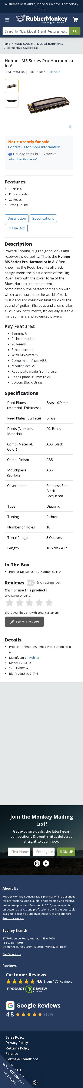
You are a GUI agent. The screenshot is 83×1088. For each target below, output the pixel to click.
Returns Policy (18, 1048)
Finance (12, 1053)
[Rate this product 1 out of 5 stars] (9, 603)
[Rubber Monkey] (41, 22)
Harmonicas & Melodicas (22, 48)
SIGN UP (66, 851)
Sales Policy (15, 1037)
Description (16, 218)
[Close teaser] (35, 1082)
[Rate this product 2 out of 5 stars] (19, 603)
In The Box (16, 228)
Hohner (55, 72)
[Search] (74, 31)
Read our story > (13, 918)
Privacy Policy (17, 1042)
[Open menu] (7, 19)
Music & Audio (24, 44)
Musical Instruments (50, 44)
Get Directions (12, 954)
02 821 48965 (15, 943)
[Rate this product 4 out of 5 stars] (39, 603)
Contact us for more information (34, 147)
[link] (37, 863)
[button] (17, 1071)
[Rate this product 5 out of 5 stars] (49, 603)
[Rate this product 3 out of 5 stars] (29, 603)
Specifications (43, 218)
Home (6, 44)
